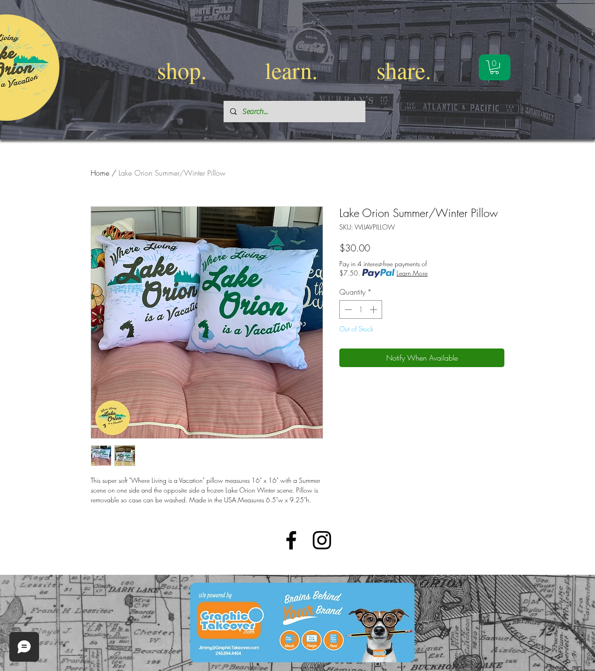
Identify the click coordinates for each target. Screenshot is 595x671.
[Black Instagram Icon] (322, 540)
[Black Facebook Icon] (291, 540)
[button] (494, 67)
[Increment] (374, 309)
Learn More (412, 273)
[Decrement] (347, 309)
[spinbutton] (361, 309)
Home (100, 173)
